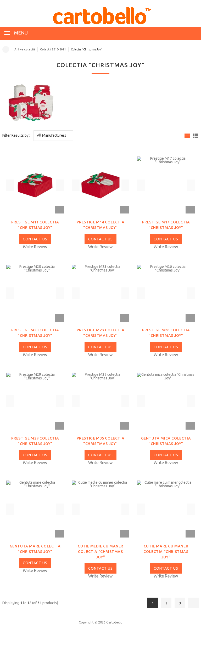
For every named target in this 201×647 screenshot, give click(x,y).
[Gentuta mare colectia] (35, 509)
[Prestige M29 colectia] (35, 401)
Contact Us (35, 239)
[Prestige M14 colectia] (100, 185)
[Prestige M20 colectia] (35, 293)
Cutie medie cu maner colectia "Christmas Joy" (100, 551)
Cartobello (114, 622)
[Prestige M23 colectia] (100, 293)
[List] (195, 136)
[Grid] (187, 136)
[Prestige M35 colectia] (100, 401)
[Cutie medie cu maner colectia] (100, 509)
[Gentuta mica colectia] (166, 401)
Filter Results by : (16, 135)
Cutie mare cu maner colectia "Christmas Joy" (165, 551)
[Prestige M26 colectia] (166, 293)
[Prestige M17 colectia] (166, 185)
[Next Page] (193, 603)
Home (5, 49)
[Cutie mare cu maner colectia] (166, 509)
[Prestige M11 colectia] (35, 185)
